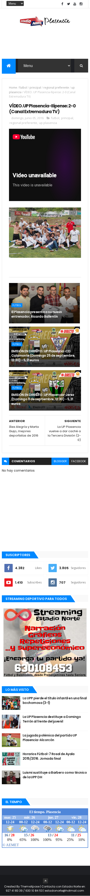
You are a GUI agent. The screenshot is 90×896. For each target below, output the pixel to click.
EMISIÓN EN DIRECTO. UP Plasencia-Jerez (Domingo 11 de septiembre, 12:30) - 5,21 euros (42, 399)
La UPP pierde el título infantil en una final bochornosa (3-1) (55, 700)
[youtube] (74, 4)
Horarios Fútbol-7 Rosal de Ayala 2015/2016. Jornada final (49, 756)
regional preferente (56, 88)
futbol (23, 88)
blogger (60, 461)
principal (35, 88)
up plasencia (48, 123)
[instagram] (81, 4)
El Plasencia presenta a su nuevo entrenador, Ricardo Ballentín (36, 314)
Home (13, 88)
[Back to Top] (45, 880)
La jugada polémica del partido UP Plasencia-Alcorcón (50, 737)
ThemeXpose (30, 886)
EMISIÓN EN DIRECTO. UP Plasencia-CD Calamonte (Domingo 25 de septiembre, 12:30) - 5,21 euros (43, 355)
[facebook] (62, 4)
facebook (78, 461)
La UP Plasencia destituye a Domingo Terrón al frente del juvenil (52, 719)
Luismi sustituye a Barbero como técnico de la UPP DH (55, 774)
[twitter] (68, 4)
